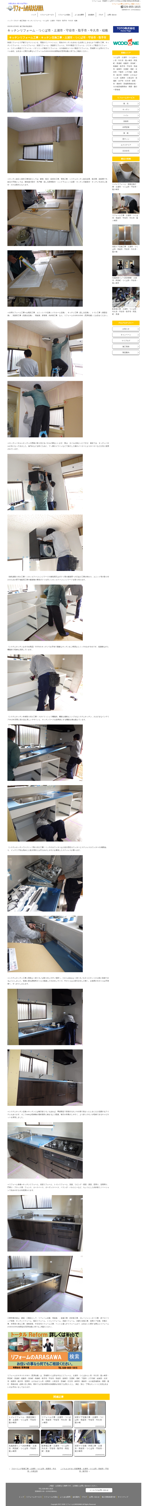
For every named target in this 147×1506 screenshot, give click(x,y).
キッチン (125, 109)
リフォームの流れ (64, 15)
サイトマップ (123, 1497)
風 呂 (125, 103)
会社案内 (91, 15)
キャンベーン (126, 335)
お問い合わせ (112, 15)
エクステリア (126, 145)
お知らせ (125, 329)
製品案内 (29, 26)
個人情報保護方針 (109, 1497)
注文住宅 (125, 151)
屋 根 (125, 133)
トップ (33, 15)
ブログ (101, 15)
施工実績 (23, 20)
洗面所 (125, 121)
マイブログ (126, 341)
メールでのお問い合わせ (99, 1490)
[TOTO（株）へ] (126, 32)
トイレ (125, 115)
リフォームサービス (47, 15)
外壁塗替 (125, 127)
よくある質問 (79, 15)
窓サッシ (125, 139)
